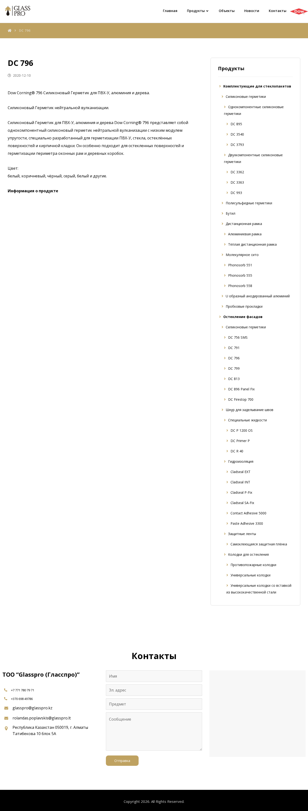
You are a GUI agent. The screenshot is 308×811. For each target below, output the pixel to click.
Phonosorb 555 (240, 275)
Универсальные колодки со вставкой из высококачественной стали (258, 588)
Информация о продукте (33, 190)
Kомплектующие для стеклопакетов (257, 86)
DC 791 (234, 347)
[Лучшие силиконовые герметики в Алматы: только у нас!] (17, 10)
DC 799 (234, 368)
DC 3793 (237, 144)
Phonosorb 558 (240, 285)
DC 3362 (237, 172)
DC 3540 (237, 134)
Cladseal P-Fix (241, 492)
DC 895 (236, 124)
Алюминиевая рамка (245, 234)
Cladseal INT (240, 482)
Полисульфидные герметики (249, 203)
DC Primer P (240, 440)
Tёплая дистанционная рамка (252, 244)
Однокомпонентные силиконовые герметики (254, 110)
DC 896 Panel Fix (241, 389)
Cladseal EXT (240, 471)
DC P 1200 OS (242, 430)
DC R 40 (237, 451)
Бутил (230, 213)
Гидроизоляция (240, 461)
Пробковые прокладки (244, 306)
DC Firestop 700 (240, 399)
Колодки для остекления (248, 554)
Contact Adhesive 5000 (248, 513)
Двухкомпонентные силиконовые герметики (253, 158)
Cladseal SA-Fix (242, 502)
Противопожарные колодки (253, 564)
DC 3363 (237, 182)
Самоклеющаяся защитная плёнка (259, 544)
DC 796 (234, 358)
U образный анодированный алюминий (258, 296)
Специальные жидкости (247, 420)
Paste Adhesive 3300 (247, 523)
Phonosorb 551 (240, 265)
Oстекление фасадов (243, 316)
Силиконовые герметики (246, 96)
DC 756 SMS (238, 337)
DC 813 (234, 378)
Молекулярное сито (242, 254)
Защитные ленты (242, 533)
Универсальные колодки (250, 575)
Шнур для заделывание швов (249, 409)
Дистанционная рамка (244, 223)
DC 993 (236, 192)
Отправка (122, 760)
